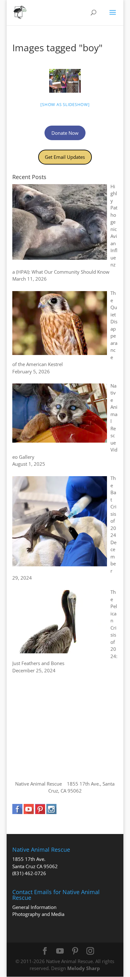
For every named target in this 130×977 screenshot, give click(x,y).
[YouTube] (60, 951)
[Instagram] (90, 951)
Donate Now (65, 133)
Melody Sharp (83, 968)
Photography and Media (38, 914)
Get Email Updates (65, 157)
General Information (34, 907)
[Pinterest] (75, 951)
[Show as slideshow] (64, 104)
